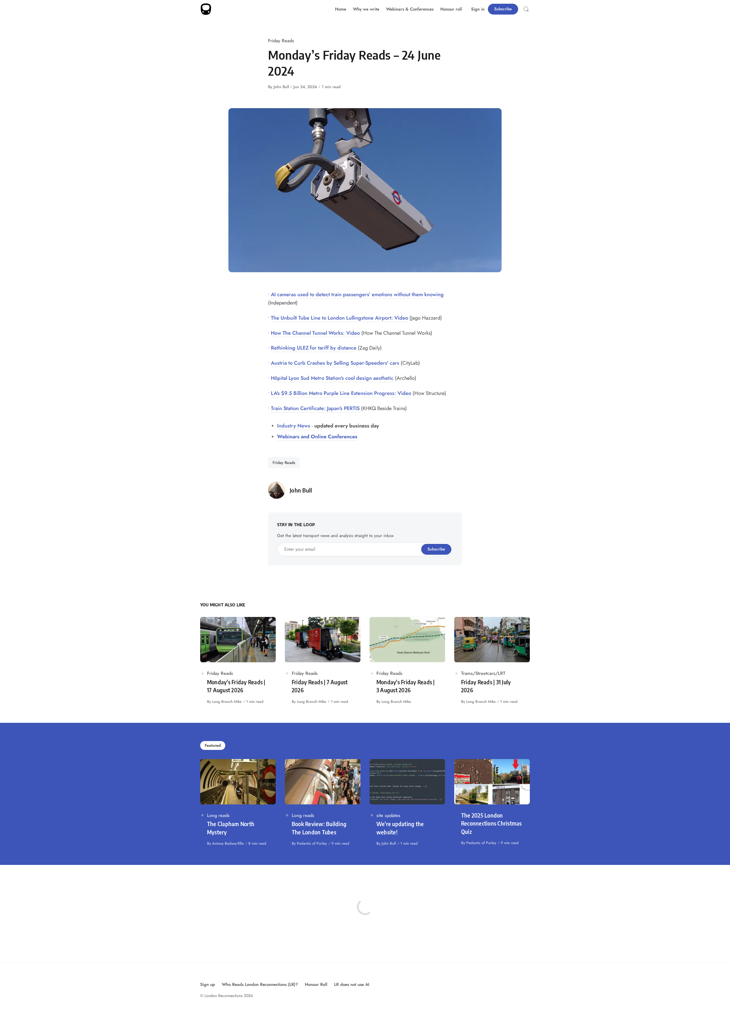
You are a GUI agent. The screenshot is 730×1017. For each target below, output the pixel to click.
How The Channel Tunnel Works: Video (315, 333)
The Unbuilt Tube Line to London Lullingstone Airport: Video (339, 318)
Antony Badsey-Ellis (228, 843)
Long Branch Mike (227, 701)
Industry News (293, 425)
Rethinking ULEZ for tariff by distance (313, 348)
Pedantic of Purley (312, 843)
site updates (388, 815)
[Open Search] (526, 9)
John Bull (281, 87)
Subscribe (503, 9)
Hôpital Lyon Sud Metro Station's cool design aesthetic (332, 378)
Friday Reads (281, 40)
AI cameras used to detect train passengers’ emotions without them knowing (357, 294)
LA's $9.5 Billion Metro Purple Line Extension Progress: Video (341, 393)
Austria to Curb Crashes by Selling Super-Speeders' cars (335, 363)
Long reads (218, 815)
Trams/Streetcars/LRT (483, 673)
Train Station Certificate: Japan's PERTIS (315, 408)
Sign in (477, 9)
